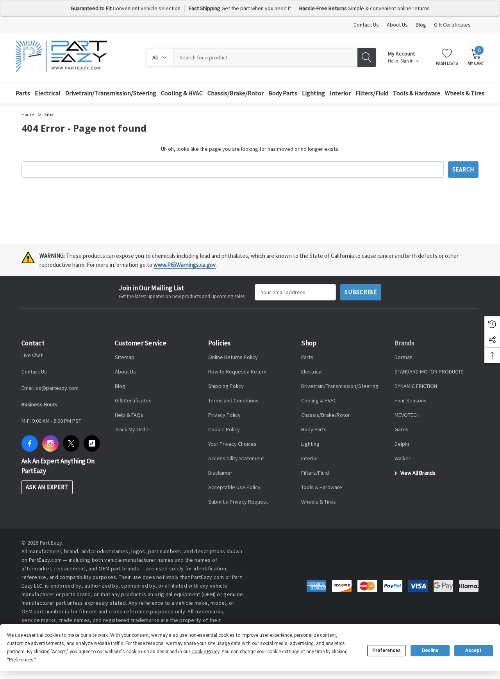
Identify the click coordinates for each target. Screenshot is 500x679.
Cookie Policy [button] (205, 651)
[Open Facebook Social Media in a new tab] (29, 443)
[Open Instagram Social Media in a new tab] (50, 443)
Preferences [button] (21, 660)
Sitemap (124, 357)
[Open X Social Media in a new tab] (71, 443)
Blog (421, 24)
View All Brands (417, 472)
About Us (397, 24)
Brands (405, 343)
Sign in (407, 61)
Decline (430, 650)
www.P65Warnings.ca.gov (185, 264)
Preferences (386, 650)
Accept (473, 650)
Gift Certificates (452, 24)
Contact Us (366, 24)
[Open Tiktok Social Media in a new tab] (92, 443)
